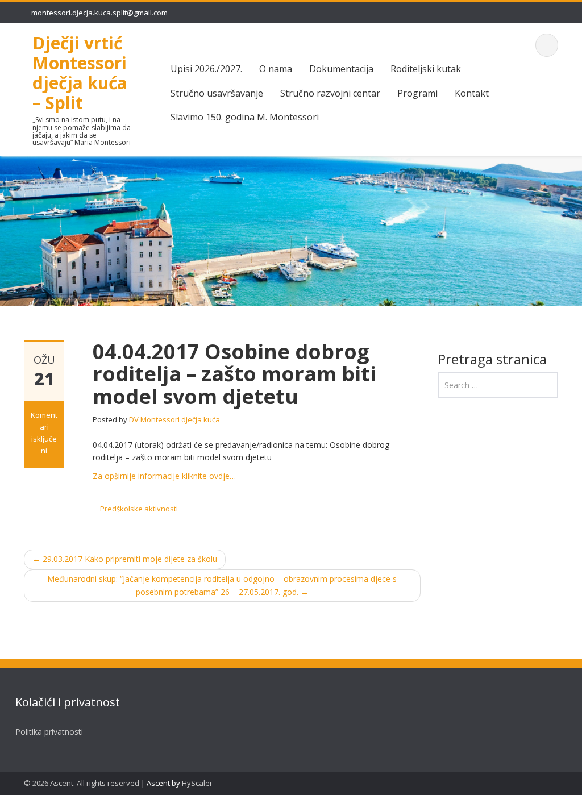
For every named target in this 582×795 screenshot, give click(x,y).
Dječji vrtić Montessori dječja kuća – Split (79, 72)
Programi (417, 93)
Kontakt (472, 93)
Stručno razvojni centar (330, 93)
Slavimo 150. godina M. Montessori (245, 117)
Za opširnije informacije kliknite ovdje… (164, 476)
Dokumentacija (341, 69)
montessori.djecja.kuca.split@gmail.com (99, 12)
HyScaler (197, 783)
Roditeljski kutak (425, 69)
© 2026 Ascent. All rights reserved (81, 783)
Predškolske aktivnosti (139, 508)
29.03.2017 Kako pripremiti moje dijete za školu (124, 558)
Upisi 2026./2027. (206, 69)
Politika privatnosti (49, 731)
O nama (275, 69)
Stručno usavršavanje (217, 93)
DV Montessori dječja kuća (174, 419)
